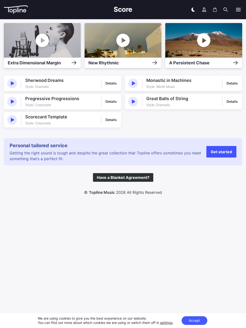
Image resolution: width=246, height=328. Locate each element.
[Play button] (12, 83)
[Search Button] (225, 9)
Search (236, 21)
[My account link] (204, 9)
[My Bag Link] (215, 9)
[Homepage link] (33, 9)
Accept (194, 320)
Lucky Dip (216, 21)
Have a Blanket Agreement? (123, 177)
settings (166, 323)
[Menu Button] (238, 10)
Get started (221, 151)
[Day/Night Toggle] (193, 9)
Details (111, 83)
